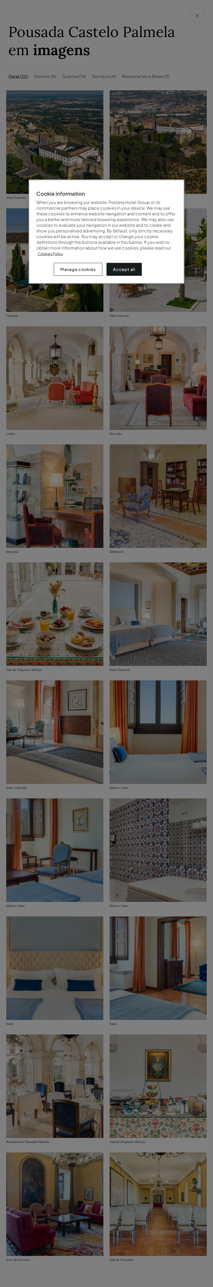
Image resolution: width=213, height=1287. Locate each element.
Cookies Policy (50, 253)
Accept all (124, 269)
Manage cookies (78, 269)
